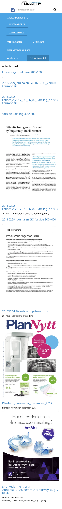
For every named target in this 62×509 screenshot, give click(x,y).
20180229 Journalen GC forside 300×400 (29, 219)
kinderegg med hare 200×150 (22, 72)
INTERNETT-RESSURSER (18, 50)
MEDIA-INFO (39, 42)
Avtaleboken (12, 58)
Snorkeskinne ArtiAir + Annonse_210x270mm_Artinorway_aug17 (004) (30, 490)
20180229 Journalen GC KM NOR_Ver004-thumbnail (29, 84)
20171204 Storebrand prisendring (25, 311)
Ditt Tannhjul (39, 58)
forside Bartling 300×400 (18, 114)
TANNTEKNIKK (16, 32)
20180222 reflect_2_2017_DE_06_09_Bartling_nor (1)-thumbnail (30, 100)
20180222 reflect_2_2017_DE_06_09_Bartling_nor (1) (30, 207)
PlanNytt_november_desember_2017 (27, 403)
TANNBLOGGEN (14, 42)
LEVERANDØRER (17, 24)
